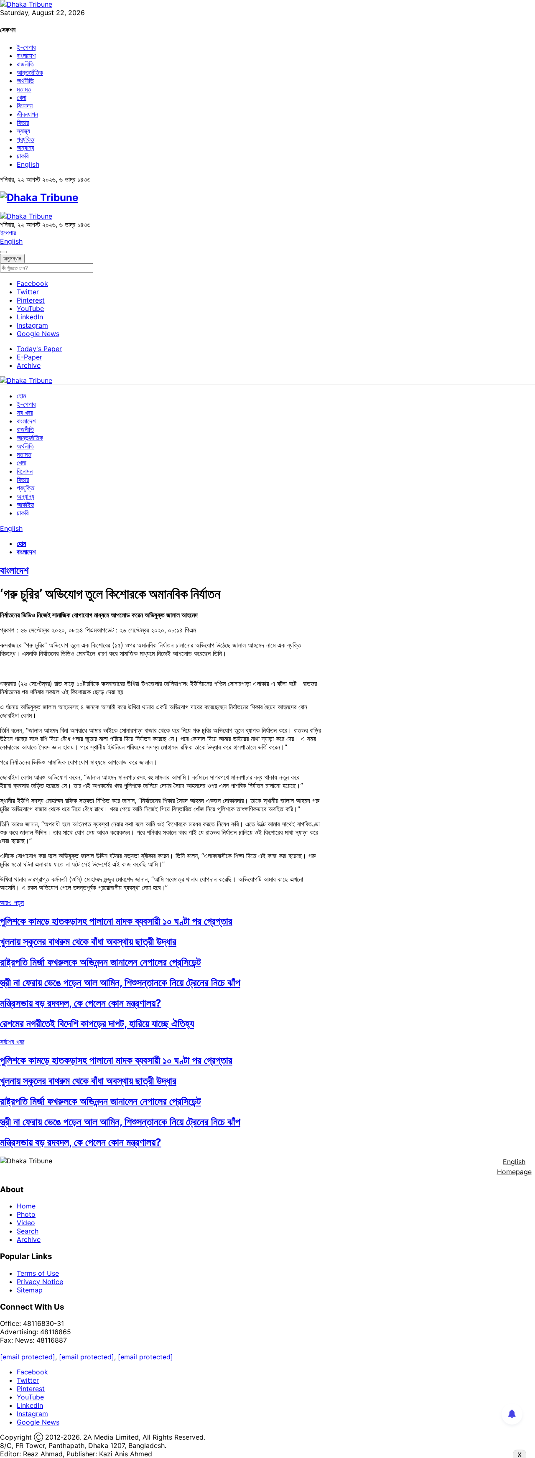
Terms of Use (38, 1273)
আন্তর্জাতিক (30, 72)
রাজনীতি (25, 64)
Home (26, 1206)
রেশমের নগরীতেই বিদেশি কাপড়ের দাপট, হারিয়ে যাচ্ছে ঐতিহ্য (97, 1023)
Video (26, 1222)
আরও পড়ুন (12, 902)
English (28, 164)
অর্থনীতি (25, 80)
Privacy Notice (40, 1281)
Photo (26, 1214)
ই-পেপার (26, 47)
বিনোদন (25, 106)
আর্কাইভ (25, 504)
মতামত (24, 89)
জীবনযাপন (27, 114)
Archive (29, 365)
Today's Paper (39, 348)
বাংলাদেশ (26, 55)
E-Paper (29, 357)
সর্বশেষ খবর (12, 1041)
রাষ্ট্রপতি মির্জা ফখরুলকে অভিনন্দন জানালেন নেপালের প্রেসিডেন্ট (100, 962)
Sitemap (30, 1290)
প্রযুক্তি (25, 139)
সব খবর (25, 412)
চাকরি (22, 156)
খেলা (21, 97)
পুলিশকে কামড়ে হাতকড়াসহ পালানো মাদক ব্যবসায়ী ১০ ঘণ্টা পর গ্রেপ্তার (116, 921)
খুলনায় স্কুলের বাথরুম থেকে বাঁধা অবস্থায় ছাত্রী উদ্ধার (88, 941)
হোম (21, 396)
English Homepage (514, 1166)
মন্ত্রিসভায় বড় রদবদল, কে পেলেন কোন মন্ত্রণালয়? (80, 1003)
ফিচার (23, 122)
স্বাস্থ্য (23, 131)
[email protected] (27, 1357)
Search (27, 1231)
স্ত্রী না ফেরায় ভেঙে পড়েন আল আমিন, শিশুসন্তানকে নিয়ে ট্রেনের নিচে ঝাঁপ (120, 982)
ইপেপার (8, 233)
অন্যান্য (25, 147)
